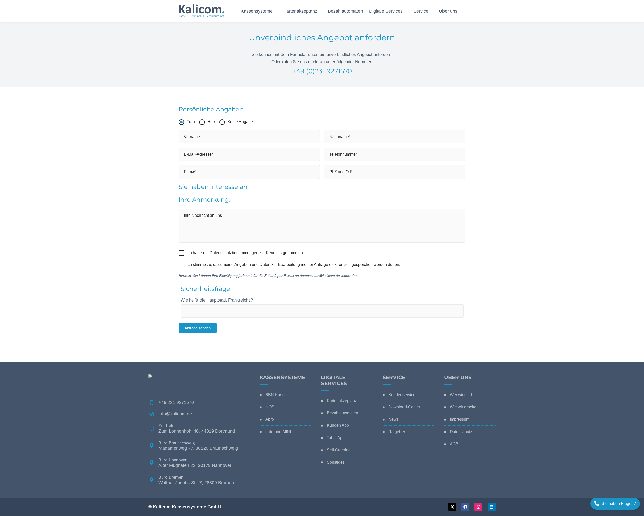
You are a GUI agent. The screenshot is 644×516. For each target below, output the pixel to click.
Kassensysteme (282, 377)
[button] (275, 11)
